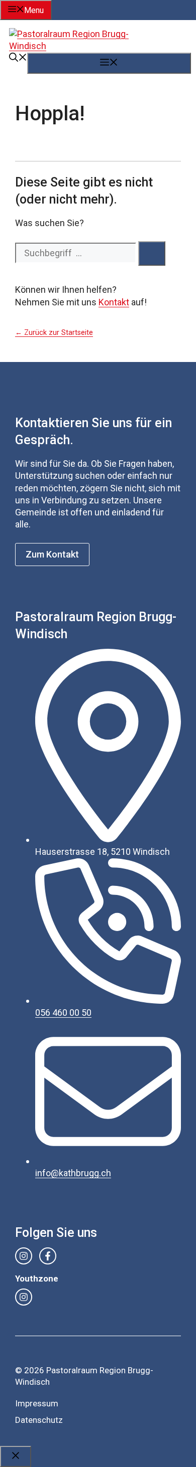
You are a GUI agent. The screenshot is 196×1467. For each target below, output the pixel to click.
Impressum (36, 1403)
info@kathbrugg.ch (73, 1173)
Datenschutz (39, 1420)
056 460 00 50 (63, 1012)
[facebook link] (47, 1255)
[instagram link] (23, 1255)
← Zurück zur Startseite (54, 332)
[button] (18, 58)
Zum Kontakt (52, 554)
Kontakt (114, 302)
